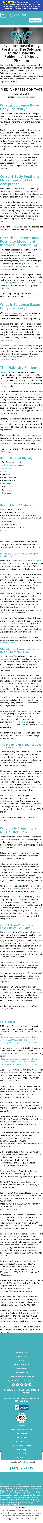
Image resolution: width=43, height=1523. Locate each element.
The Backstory (21, 1433)
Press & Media (21, 1437)
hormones (23, 722)
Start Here (35, 20)
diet (1, 784)
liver (7, 481)
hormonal (4, 659)
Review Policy (21, 1450)
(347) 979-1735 (20, 15)
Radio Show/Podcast (21, 1364)
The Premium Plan (21, 1373)
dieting (8, 282)
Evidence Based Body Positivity (18, 313)
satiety (10, 686)
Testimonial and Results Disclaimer (21, 1377)
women (13, 1091)
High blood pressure (9, 465)
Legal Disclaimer (21, 1442)
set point (17, 765)
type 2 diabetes (6, 383)
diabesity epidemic (8, 642)
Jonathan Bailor (21, 1454)
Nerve (4, 509)
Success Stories (21, 1352)
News (27, 1184)
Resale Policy (21, 1458)
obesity (23, 260)
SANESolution (10, 1390)
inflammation (16, 623)
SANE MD (21, 1360)
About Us (21, 1425)
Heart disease (6, 468)
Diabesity (4, 372)
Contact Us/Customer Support (21, 1429)
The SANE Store (21, 1369)
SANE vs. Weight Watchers (21, 1446)
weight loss (12, 691)
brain (38, 664)
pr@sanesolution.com (24, 96)
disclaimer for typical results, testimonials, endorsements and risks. (20, 1492)
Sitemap (25, 1393)
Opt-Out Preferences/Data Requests (21, 1381)
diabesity (4, 359)
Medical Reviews (21, 1356)
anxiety (17, 888)
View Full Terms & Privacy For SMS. (10, 1504)
